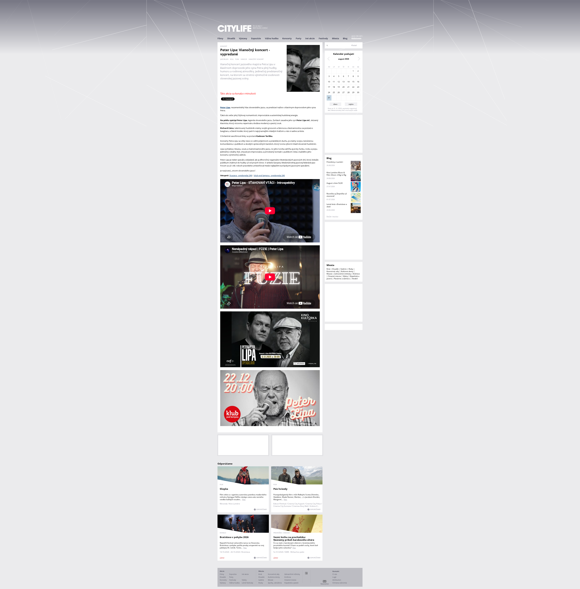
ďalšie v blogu (332, 217)
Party (298, 38)
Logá (334, 577)
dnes (335, 104)
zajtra (351, 104)
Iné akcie (310, 38)
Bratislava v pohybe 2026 (234, 537)
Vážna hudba (271, 38)
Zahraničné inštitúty (342, 273)
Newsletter (325, 584)
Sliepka (224, 488)
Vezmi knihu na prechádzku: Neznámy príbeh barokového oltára (293, 538)
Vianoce (244, 59)
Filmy (220, 38)
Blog (345, 38)
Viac (244, 499)
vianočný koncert (256, 59)
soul (232, 59)
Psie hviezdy (280, 488)
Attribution (336, 580)
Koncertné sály (333, 271)
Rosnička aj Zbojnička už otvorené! (337, 194)
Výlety (345, 276)
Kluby (351, 269)
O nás (334, 574)
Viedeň (355, 278)
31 (329, 97)
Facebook (306, 573)
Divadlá (231, 38)
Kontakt (335, 571)
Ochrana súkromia (339, 583)
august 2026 (343, 59)
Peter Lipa (225, 107)
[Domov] (234, 28)
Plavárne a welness (342, 278)
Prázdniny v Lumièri (335, 162)
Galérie (343, 269)
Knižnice (356, 273)
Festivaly (323, 38)
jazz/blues (224, 59)
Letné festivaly (247, 583)
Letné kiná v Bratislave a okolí (337, 205)
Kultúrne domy (347, 271)
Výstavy (243, 38)
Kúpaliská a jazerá (291, 583)
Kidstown (356, 38)
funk (237, 59)
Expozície (256, 38)
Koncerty (287, 38)
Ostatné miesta (334, 276)
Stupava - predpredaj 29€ (240, 175)
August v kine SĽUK (335, 183)
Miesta (335, 38)
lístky (222, 558)
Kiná (328, 269)
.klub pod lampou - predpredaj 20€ (269, 175)
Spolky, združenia (275, 583)
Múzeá (329, 273)
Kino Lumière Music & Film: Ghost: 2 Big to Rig (336, 173)
